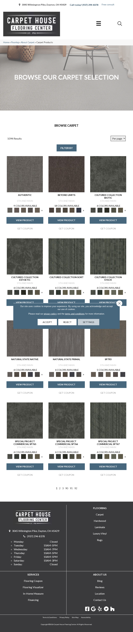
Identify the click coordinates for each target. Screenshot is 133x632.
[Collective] (107, 210)
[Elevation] (65, 210)
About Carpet (27, 42)
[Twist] (79, 292)
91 (71, 488)
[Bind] (66, 256)
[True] (123, 374)
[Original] (37, 374)
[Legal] (30, 210)
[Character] (100, 210)
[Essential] (17, 374)
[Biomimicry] (108, 174)
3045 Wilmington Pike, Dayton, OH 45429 (44, 4)
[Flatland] (79, 210)
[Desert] (58, 210)
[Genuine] (23, 210)
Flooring (15, 42)
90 (66, 488)
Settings (88, 322)
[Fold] (65, 292)
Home (6, 42)
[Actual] (25, 174)
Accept (47, 322)
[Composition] (114, 210)
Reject (67, 322)
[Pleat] (72, 292)
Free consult (108, 4)
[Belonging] (25, 338)
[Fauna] (72, 210)
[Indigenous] (23, 374)
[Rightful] (115, 374)
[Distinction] (120, 210)
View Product (25, 220)
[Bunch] (58, 292)
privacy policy (50, 314)
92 (75, 488)
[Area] (66, 174)
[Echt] (17, 210)
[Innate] (30, 374)
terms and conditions (75, 314)
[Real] (37, 210)
